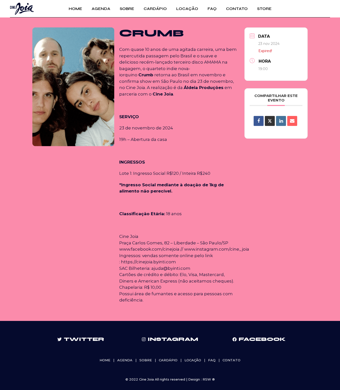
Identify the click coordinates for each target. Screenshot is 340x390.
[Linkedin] (281, 121)
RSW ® (209, 379)
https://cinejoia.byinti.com (148, 261)
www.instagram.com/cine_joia (216, 249)
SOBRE (145, 360)
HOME (105, 360)
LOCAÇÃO (192, 360)
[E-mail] (292, 121)
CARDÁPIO (168, 360)
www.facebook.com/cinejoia (149, 249)
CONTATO (231, 360)
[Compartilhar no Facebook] (259, 121)
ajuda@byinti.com (170, 268)
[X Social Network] (270, 121)
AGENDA (124, 360)
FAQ (212, 360)
